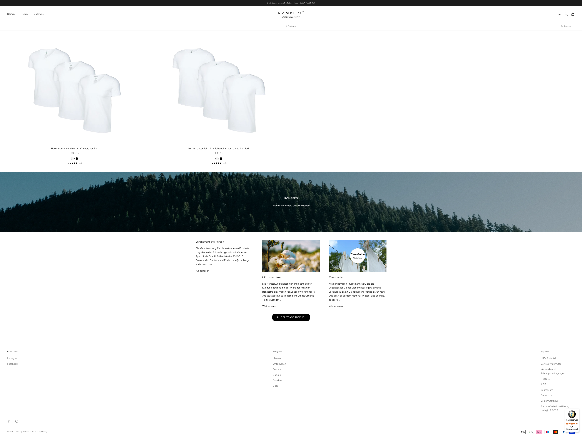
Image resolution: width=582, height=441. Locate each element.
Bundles (277, 380)
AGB (543, 384)
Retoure (545, 379)
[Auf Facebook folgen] (8, 421)
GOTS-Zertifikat (272, 277)
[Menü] (577, 410)
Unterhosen (279, 364)
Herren (24, 13)
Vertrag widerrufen (551, 364)
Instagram (12, 358)
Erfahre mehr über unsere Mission (291, 205)
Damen (11, 13)
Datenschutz (547, 395)
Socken (277, 375)
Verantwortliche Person (210, 242)
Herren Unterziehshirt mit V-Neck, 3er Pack (75, 148)
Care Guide (336, 277)
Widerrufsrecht (549, 401)
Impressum (547, 390)
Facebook (12, 364)
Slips (275, 386)
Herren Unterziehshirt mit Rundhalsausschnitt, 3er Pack (218, 148)
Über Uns (38, 13)
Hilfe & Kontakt (549, 358)
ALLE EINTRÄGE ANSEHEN (291, 317)
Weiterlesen (202, 270)
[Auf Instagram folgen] (16, 421)
